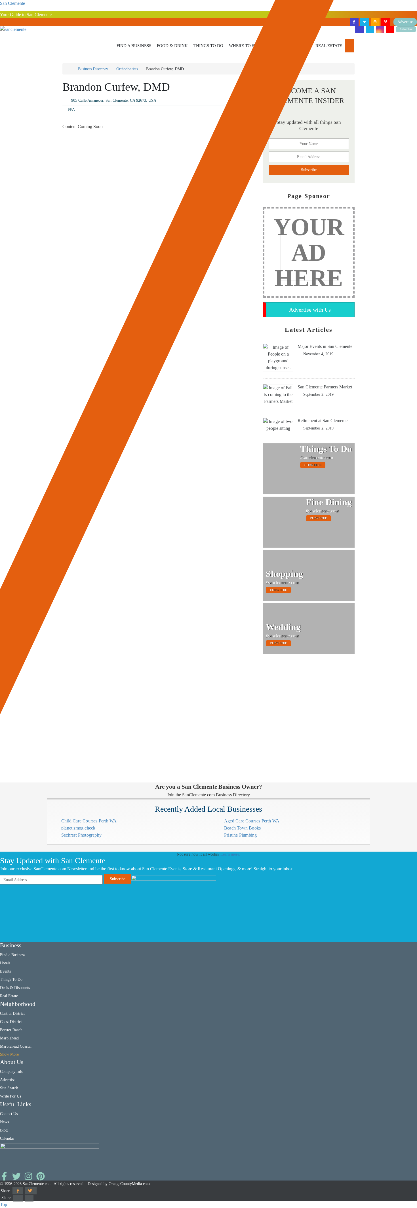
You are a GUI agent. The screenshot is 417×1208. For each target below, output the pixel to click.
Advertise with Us (310, 310)
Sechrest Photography (81, 835)
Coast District (11, 1022)
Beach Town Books (242, 828)
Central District (12, 1013)
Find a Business (134, 45)
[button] (134, 45)
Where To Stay (245, 45)
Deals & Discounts (15, 988)
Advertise (405, 29)
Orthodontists (127, 69)
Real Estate (328, 45)
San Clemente (12, 3)
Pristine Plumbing (240, 835)
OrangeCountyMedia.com (129, 1184)
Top (3, 1204)
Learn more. (230, 854)
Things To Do (208, 45)
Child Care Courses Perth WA (89, 820)
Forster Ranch (11, 1030)
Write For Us (10, 1096)
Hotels (5, 963)
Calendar (7, 1138)
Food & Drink (172, 45)
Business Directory (93, 69)
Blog (4, 1130)
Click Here (312, 465)
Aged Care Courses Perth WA (251, 820)
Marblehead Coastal (15, 1046)
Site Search (9, 1088)
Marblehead (9, 1038)
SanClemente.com (37, 1184)
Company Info (11, 1071)
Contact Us (9, 1114)
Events (5, 971)
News (4, 1122)
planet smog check (78, 828)
